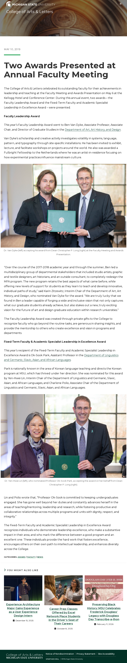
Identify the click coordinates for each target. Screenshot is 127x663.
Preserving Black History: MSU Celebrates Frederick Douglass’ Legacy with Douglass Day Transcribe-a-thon (104, 612)
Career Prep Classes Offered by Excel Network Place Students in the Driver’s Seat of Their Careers (63, 616)
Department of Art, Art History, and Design (93, 129)
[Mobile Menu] (120, 3)
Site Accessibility (106, 654)
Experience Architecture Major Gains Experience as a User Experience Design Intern (23, 610)
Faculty (31, 557)
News (40, 557)
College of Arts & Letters (29, 11)
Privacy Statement (86, 654)
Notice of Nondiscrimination (60, 654)
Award (21, 557)
